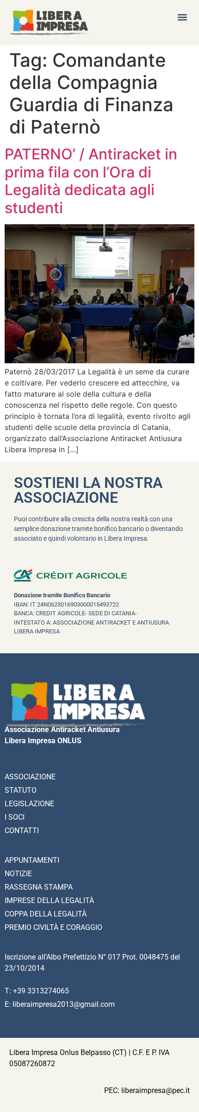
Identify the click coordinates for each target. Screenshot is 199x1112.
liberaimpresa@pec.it (155, 1090)
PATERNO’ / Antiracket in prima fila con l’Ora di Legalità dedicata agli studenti (91, 180)
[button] (182, 17)
